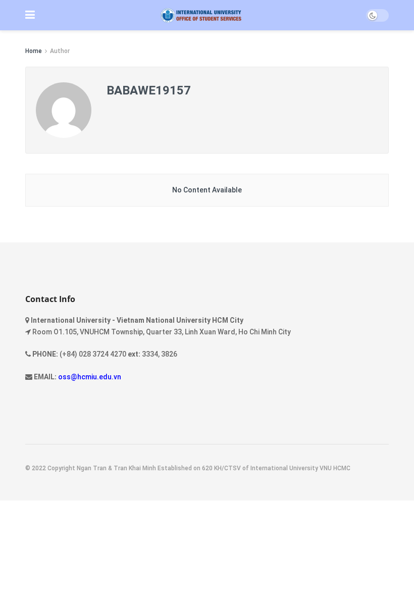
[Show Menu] (30, 15)
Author (60, 51)
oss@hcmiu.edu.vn (89, 377)
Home (33, 51)
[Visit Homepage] (200, 15)
